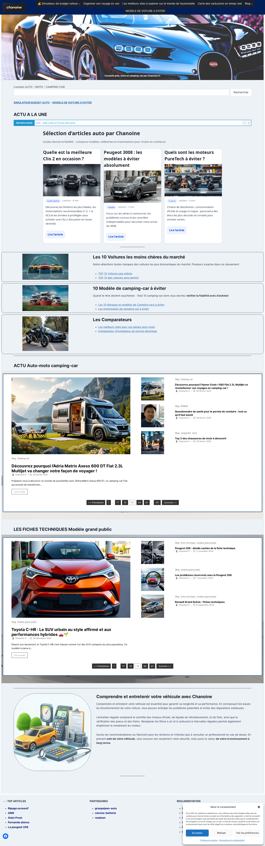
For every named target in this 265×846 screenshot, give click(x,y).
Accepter (197, 832)
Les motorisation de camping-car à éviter (123, 308)
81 (147, 502)
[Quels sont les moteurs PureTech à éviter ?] (193, 180)
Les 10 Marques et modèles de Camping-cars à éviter (131, 304)
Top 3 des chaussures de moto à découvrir (201, 438)
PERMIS (184, 406)
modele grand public (27, 622)
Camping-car (23, 458)
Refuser (221, 832)
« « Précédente (96, 502)
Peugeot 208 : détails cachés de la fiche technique (205, 548)
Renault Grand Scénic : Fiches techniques (200, 601)
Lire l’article (55, 234)
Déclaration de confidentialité (231, 840)
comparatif (186, 433)
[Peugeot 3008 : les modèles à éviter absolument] (132, 186)
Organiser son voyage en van (101, 3)
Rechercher (241, 92)
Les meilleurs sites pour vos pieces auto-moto (126, 327)
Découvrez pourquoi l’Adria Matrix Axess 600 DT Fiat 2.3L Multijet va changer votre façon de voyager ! (67, 468)
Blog (14, 458)
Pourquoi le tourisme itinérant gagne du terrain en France (64, 123)
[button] (258, 807)
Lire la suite (19, 491)
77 (118, 502)
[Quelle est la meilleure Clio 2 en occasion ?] (71, 180)
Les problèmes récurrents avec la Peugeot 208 (203, 575)
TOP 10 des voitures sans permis (118, 277)
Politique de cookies (209, 840)
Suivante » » (170, 502)
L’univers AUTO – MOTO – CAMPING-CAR (39, 86)
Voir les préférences (247, 832)
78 (125, 502)
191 (157, 502)
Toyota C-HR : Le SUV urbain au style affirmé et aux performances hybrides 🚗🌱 (61, 632)
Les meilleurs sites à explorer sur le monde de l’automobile (159, 3)
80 (139, 502)
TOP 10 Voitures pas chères (115, 273)
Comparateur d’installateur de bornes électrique (127, 331)
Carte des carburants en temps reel (220, 3)
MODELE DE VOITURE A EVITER (145, 10)
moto (194, 433)
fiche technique (188, 543)
